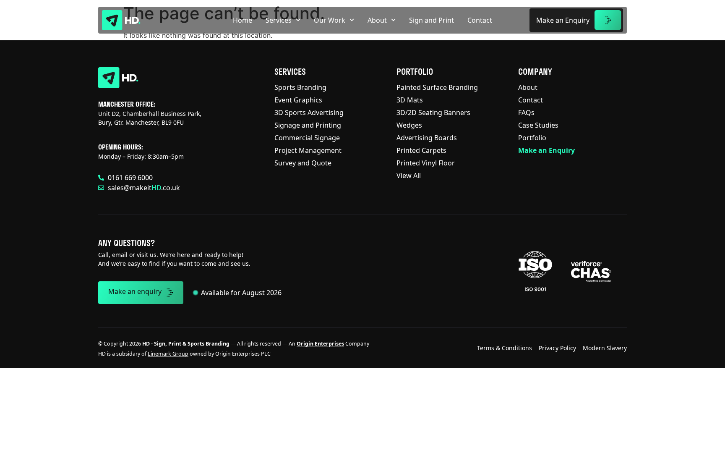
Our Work (329, 20)
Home (242, 20)
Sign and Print (431, 20)
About (377, 20)
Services (279, 20)
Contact (479, 20)
